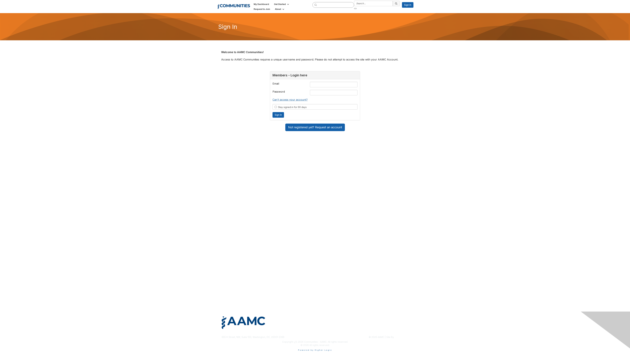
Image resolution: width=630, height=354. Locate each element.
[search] (315, 4)
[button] (282, 4)
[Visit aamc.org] (268, 322)
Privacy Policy (387, 332)
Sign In (407, 4)
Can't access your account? (290, 99)
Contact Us (353, 332)
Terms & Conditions (369, 332)
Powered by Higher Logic (315, 350)
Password (279, 91)
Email (276, 83)
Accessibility (401, 332)
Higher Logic (401, 337)
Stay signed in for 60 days (292, 107)
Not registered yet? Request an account (315, 127)
